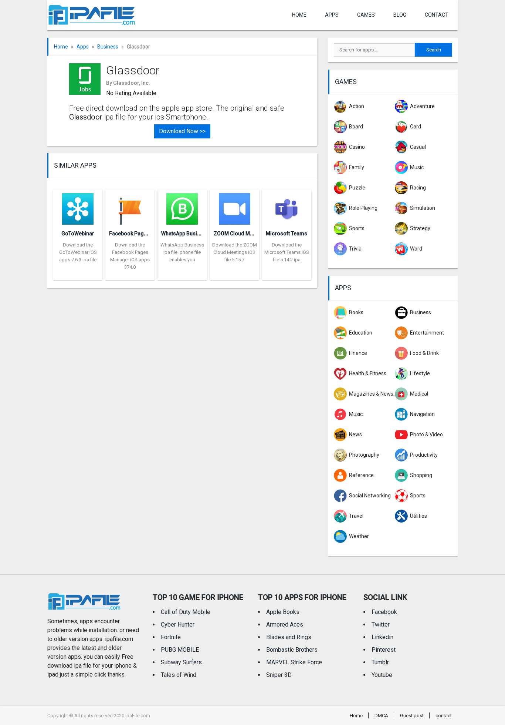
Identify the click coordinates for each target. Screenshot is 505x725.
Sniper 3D (279, 674)
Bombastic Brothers (292, 649)
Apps (83, 47)
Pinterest (384, 649)
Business (107, 47)
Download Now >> (182, 131)
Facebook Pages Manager (141, 233)
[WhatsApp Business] (182, 206)
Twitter (381, 624)
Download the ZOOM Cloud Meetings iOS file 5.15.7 (234, 252)
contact (436, 15)
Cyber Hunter (177, 624)
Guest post (412, 715)
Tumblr (380, 662)
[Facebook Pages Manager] (130, 206)
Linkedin (382, 637)
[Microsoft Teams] (286, 206)
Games (366, 15)
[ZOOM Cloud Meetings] (234, 206)
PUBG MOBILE (180, 649)
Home (299, 15)
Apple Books (282, 611)
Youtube (382, 674)
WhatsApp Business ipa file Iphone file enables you (182, 252)
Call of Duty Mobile (185, 611)
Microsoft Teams (286, 233)
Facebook (384, 611)
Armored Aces (284, 624)
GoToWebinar (77, 233)
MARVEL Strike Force (294, 662)
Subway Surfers (181, 662)
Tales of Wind (178, 674)
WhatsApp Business (185, 233)
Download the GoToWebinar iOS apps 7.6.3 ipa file (78, 252)
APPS (332, 15)
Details (78, 274)
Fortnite (171, 637)
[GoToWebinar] (78, 206)
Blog (399, 15)
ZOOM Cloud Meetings (241, 233)
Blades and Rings (288, 637)
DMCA (381, 715)
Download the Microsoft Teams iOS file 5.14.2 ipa (286, 252)
